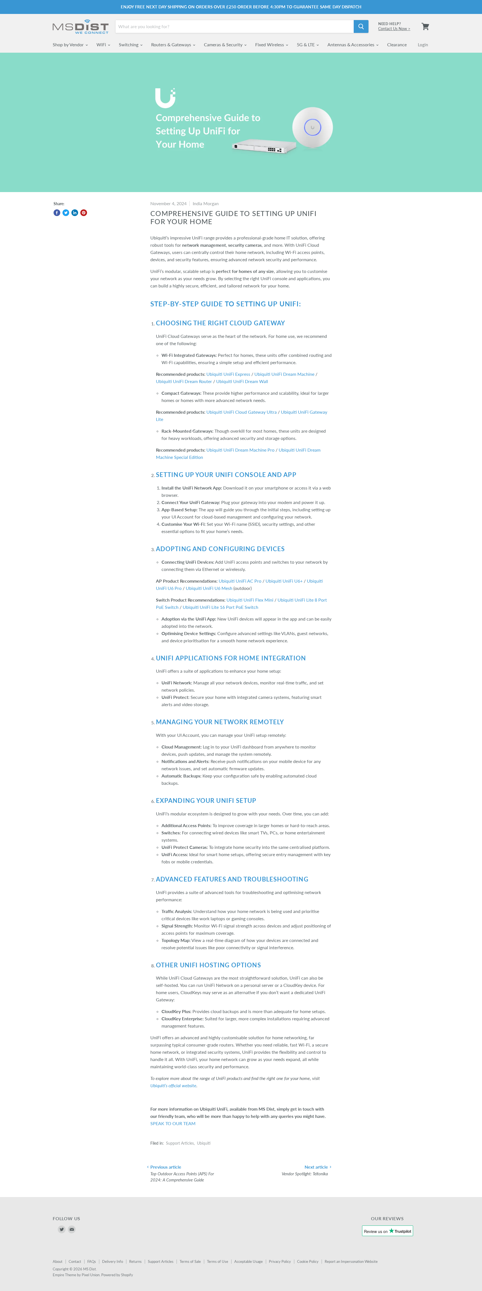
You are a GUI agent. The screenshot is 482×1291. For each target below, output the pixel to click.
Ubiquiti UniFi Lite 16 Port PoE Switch (220, 607)
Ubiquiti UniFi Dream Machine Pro (240, 449)
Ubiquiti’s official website (173, 1085)
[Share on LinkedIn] (74, 212)
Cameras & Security (224, 44)
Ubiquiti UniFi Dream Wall (242, 381)
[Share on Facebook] (57, 212)
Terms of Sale (190, 1261)
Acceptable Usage (248, 1261)
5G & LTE (306, 44)
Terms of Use (217, 1261)
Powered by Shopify (117, 1275)
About (57, 1261)
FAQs (91, 1261)
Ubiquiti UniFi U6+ (284, 580)
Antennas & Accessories (351, 44)
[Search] (361, 26)
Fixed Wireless (270, 44)
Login (423, 44)
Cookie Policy (308, 1261)
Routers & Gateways (171, 44)
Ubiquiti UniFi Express (228, 374)
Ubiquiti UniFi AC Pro (240, 580)
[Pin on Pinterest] (83, 212)
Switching (129, 44)
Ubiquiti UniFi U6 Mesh (209, 588)
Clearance (397, 44)
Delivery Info (112, 1261)
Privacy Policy (280, 1261)
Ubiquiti (204, 1143)
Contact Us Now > (394, 28)
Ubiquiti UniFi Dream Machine (284, 374)
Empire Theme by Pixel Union (76, 1275)
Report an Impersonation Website (351, 1261)
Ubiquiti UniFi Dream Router (184, 381)
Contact (75, 1261)
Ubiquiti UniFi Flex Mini (249, 599)
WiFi (102, 44)
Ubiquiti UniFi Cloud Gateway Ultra (241, 412)
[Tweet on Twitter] (65, 212)
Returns (135, 1261)
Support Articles (180, 1143)
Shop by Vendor (69, 44)
